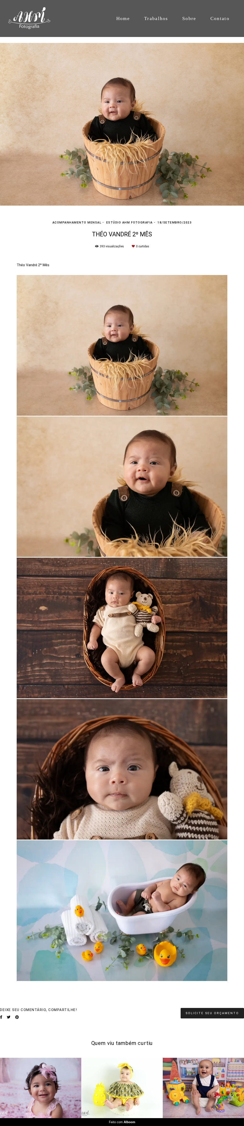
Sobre (189, 18)
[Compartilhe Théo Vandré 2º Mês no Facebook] (1, 1017)
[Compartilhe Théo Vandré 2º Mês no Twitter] (8, 1017)
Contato (219, 18)
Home (123, 18)
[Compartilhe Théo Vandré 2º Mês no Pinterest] (17, 1017)
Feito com (122, 1122)
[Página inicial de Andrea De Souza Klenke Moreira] (34, 18)
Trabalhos (156, 18)
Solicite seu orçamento (212, 1013)
